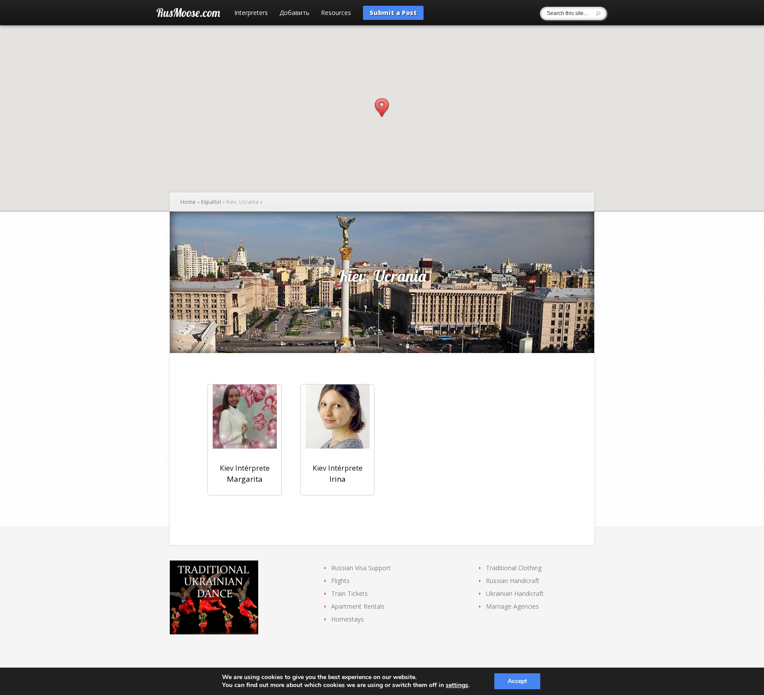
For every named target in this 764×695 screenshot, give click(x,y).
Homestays (347, 619)
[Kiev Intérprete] (244, 421)
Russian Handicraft (512, 580)
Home (188, 202)
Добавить (294, 13)
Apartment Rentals (358, 606)
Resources (336, 13)
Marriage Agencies (512, 606)
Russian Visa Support (361, 568)
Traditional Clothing (514, 568)
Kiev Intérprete (245, 468)
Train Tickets (349, 593)
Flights (340, 580)
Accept (517, 681)
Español (211, 202)
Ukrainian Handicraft (515, 593)
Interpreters (251, 13)
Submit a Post (393, 12)
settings (457, 685)
